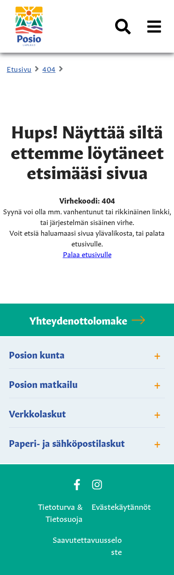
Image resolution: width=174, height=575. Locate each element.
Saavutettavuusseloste (87, 545)
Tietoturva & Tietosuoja (60, 512)
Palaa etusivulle (87, 253)
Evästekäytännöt (121, 506)
